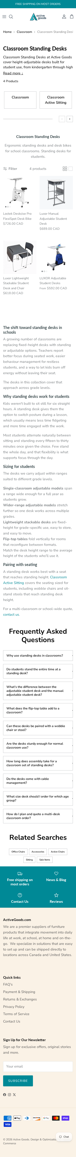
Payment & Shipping (19, 991)
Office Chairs (18, 851)
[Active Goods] (38, 16)
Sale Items (44, 859)
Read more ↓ (13, 73)
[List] (70, 168)
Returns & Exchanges (20, 999)
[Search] (13, 16)
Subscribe (18, 1081)
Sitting (29, 859)
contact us (11, 614)
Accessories (38, 851)
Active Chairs (58, 851)
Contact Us (11, 1021)
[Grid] (65, 168)
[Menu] (4, 16)
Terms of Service (16, 1014)
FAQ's (8, 984)
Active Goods (21, 1139)
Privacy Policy (13, 1006)
